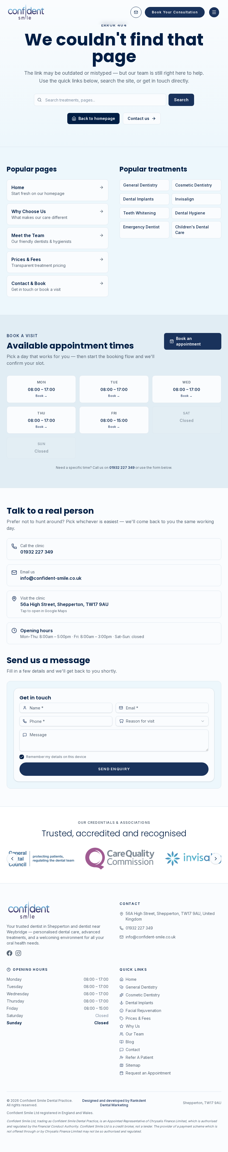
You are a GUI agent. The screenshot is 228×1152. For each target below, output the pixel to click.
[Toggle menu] (214, 12)
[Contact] (136, 12)
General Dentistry (140, 185)
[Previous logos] (12, 858)
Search (181, 99)
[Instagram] (18, 953)
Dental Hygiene (190, 213)
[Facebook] (9, 953)
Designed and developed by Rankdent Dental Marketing (114, 1102)
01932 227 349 (122, 467)
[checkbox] (21, 757)
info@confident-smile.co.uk (151, 936)
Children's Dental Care (192, 229)
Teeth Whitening (139, 213)
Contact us (138, 118)
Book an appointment (188, 341)
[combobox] (162, 721)
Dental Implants (138, 199)
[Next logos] (215, 858)
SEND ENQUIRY (114, 769)
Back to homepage (96, 118)
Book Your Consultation (175, 12)
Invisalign (184, 199)
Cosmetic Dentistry (193, 185)
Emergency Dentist (141, 226)
